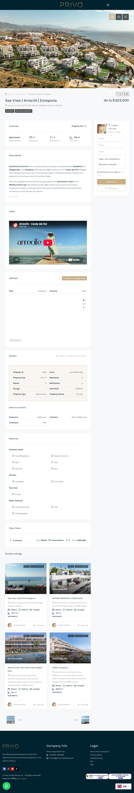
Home (10, 94)
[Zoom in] (84, 300)
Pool (56, 462)
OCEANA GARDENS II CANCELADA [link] (67, 598)
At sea (18, 494)
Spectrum (62, 787)
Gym (17, 462)
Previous (5, 49)
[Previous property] (11, 720)
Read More (13, 196)
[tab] (112, 17)
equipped (19, 481)
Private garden (21, 513)
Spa (56, 469)
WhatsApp (113, 188)
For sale (9, 111)
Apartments (20, 94)
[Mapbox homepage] (15, 340)
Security (19, 469)
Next (128, 49)
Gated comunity (61, 456)
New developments (23, 111)
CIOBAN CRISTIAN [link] (19, 625)
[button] (118, 94)
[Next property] (85, 720)
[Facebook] (4, 769)
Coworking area (22, 456)
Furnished (58, 481)
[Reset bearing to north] (84, 308)
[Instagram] (8, 769)
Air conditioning (22, 507)
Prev (20, 720)
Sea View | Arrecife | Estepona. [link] (22, 598)
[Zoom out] (84, 304)
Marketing (71, 787)
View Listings (114, 132)
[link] (25, 578)
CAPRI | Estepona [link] (60, 667)
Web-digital (22, 778)
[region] (48, 320)
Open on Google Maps (76, 278)
